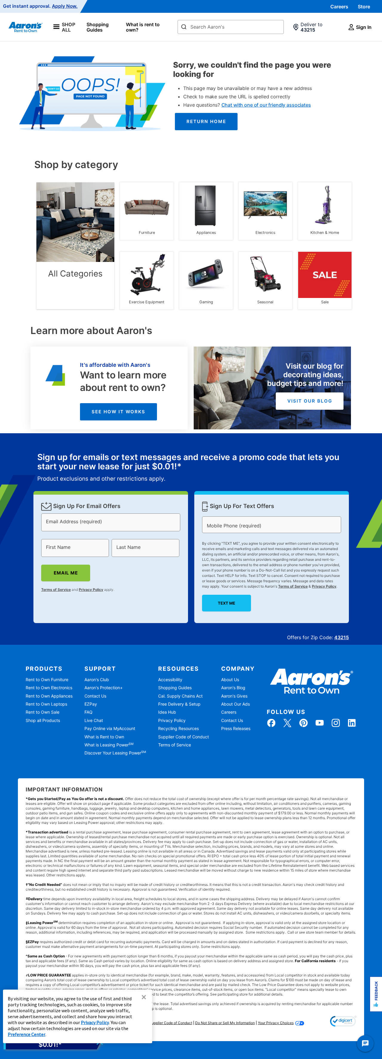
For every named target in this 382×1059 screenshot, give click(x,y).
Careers (339, 6)
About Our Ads (235, 703)
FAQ (88, 712)
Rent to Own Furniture (47, 679)
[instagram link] (335, 722)
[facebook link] (271, 722)
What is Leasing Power (108, 744)
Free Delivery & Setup (179, 703)
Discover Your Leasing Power (115, 752)
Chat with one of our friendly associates (266, 105)
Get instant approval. (40, 6)
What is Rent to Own (104, 736)
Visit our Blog (309, 401)
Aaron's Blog (233, 687)
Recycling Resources (178, 728)
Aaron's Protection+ (103, 687)
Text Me (226, 603)
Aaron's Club (96, 679)
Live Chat (93, 720)
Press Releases (235, 728)
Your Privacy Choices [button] (276, 1023)
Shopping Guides (98, 27)
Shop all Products (43, 720)
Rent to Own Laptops (46, 703)
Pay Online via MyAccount (109, 728)
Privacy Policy (91, 589)
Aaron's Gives (234, 695)
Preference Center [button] (26, 1034)
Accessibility (170, 679)
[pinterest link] (303, 722)
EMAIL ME (65, 573)
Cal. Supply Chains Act (180, 695)
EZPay (90, 703)
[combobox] (231, 27)
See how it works (118, 411)
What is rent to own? (143, 27)
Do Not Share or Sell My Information (225, 1023)
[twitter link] (287, 722)
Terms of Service (56, 589)
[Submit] (184, 27)
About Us (230, 679)
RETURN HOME (206, 121)
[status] (191, 468)
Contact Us (95, 695)
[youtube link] (319, 722)
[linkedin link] (351, 722)
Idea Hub (167, 712)
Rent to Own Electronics (49, 687)
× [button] (143, 997)
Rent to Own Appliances (49, 695)
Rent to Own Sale (42, 712)
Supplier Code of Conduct (183, 736)
